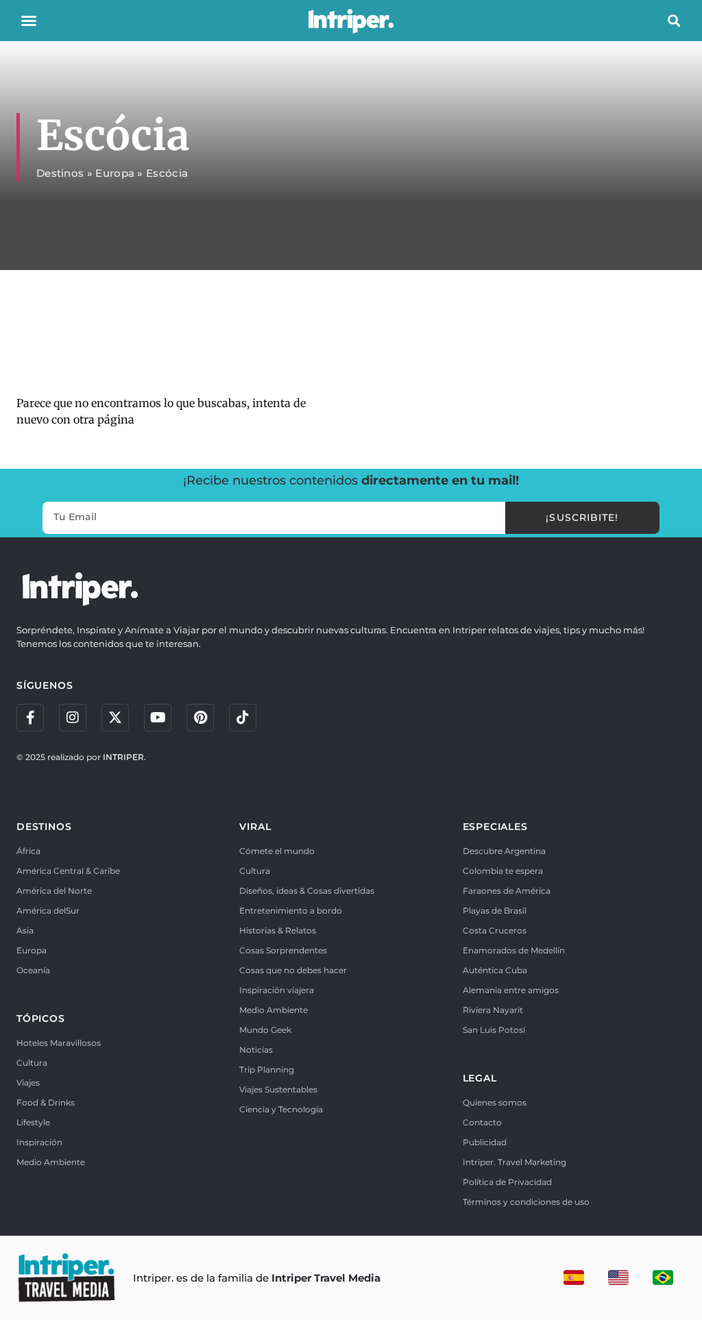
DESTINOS (43, 826)
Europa (114, 173)
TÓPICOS (40, 1018)
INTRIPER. (124, 757)
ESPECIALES (495, 826)
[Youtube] (157, 717)
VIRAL (255, 826)
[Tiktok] (242, 717)
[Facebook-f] (30, 717)
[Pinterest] (200, 717)
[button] (28, 20)
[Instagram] (72, 717)
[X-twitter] (115, 717)
